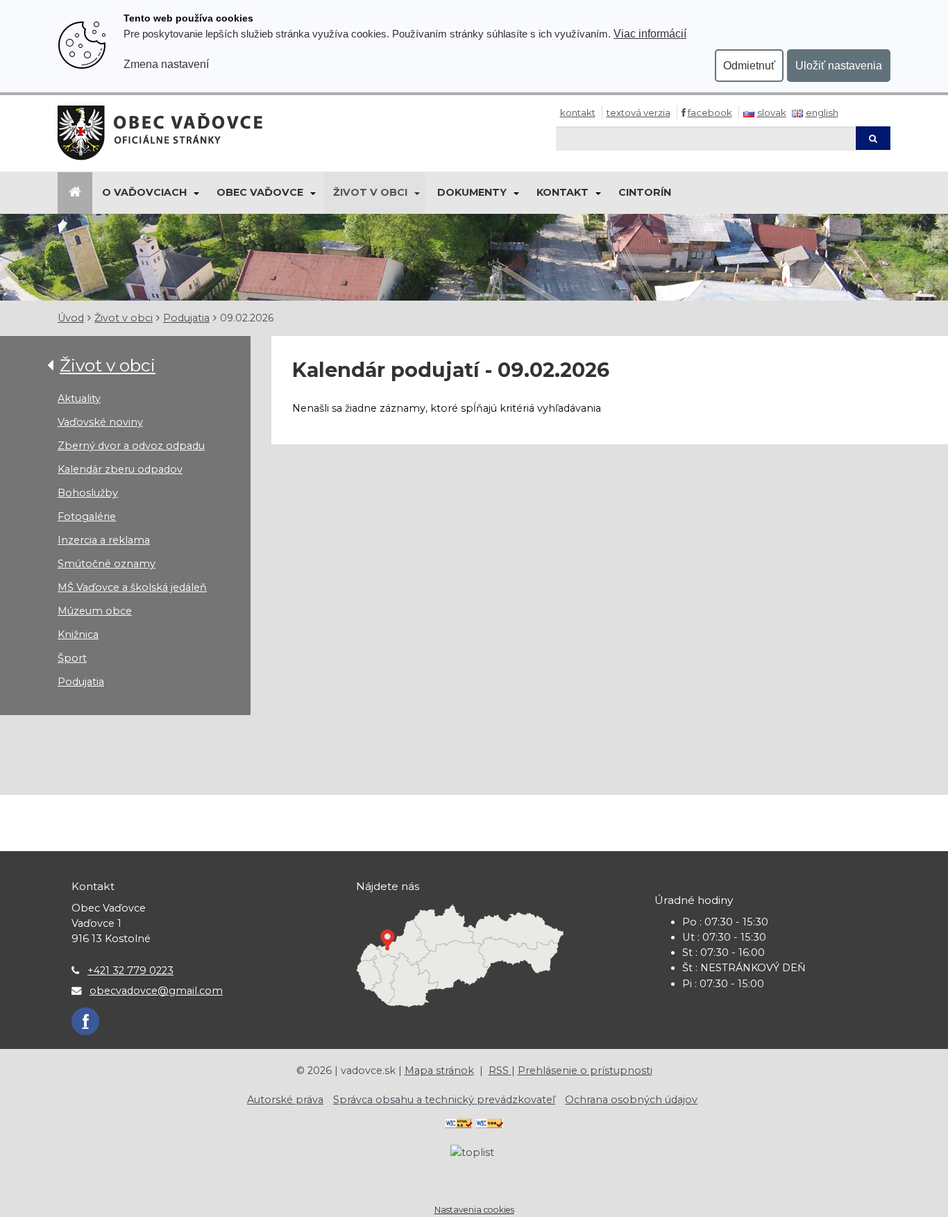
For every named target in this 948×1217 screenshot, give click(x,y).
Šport (72, 658)
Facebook (710, 112)
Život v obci (370, 192)
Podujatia (186, 318)
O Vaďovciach (144, 192)
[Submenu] (195, 193)
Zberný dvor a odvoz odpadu (131, 445)
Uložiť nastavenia (838, 65)
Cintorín (644, 192)
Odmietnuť (749, 65)
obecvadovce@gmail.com (156, 990)
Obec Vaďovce (260, 192)
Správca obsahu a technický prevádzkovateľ (444, 1099)
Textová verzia (638, 112)
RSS (500, 1070)
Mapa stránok (439, 1070)
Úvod (71, 318)
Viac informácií (649, 33)
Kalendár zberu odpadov (120, 469)
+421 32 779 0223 (130, 970)
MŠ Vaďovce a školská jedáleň (132, 587)
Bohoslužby (88, 493)
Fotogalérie (87, 516)
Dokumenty (472, 192)
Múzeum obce (95, 611)
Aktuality (79, 398)
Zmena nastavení (166, 64)
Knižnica (78, 634)
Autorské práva (285, 1099)
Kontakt (577, 112)
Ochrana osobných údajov (631, 1099)
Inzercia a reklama (104, 540)
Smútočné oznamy (106, 563)
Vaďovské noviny (100, 422)
